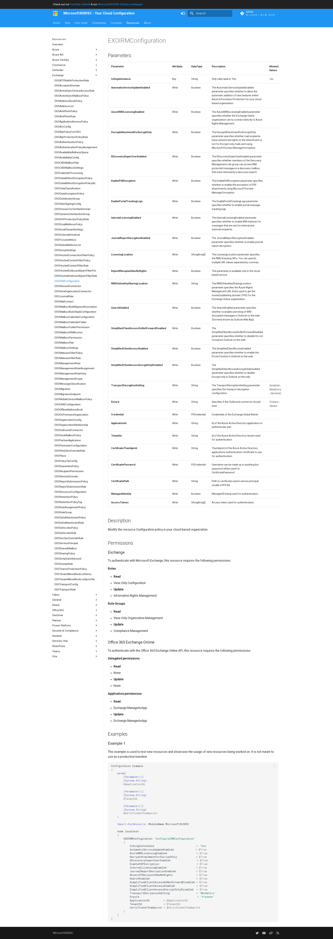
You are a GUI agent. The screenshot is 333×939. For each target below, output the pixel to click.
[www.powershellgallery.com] (271, 933)
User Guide (81, 22)
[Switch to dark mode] (183, 13)
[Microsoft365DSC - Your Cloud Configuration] (55, 13)
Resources (132, 22)
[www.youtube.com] (264, 933)
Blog (67, 22)
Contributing (99, 22)
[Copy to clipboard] (274, 766)
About (147, 22)
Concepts (116, 22)
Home (56, 22)
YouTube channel (80, 4)
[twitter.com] (257, 933)
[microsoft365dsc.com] (278, 933)
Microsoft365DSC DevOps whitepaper (120, 4)
